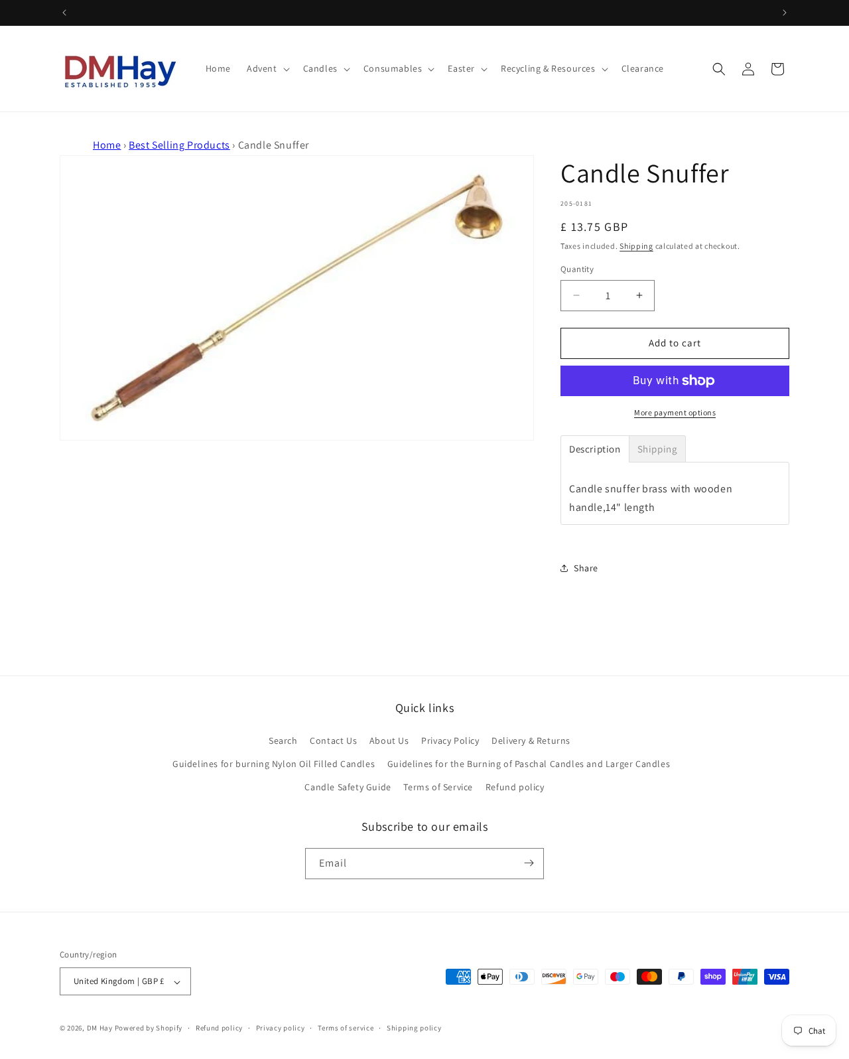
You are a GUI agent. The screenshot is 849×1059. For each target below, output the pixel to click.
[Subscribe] (528, 863)
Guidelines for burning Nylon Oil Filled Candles (273, 763)
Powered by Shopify (149, 1028)
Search (283, 740)
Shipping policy (414, 1027)
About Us (389, 740)
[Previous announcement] (64, 12)
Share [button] (586, 568)
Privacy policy (280, 1027)
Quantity (577, 269)
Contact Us (333, 740)
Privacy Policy (450, 740)
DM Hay (100, 1028)
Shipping (636, 246)
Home (107, 145)
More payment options (675, 412)
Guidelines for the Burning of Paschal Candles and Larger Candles (528, 763)
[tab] (594, 448)
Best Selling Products (179, 145)
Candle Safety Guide (347, 787)
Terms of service (345, 1027)
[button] (267, 68)
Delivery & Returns (530, 740)
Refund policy (515, 787)
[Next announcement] (784, 12)
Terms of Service (438, 787)
